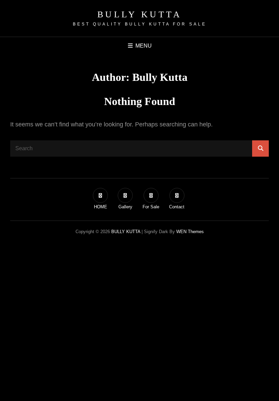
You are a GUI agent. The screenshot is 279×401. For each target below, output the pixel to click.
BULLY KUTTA (139, 14)
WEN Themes (190, 231)
